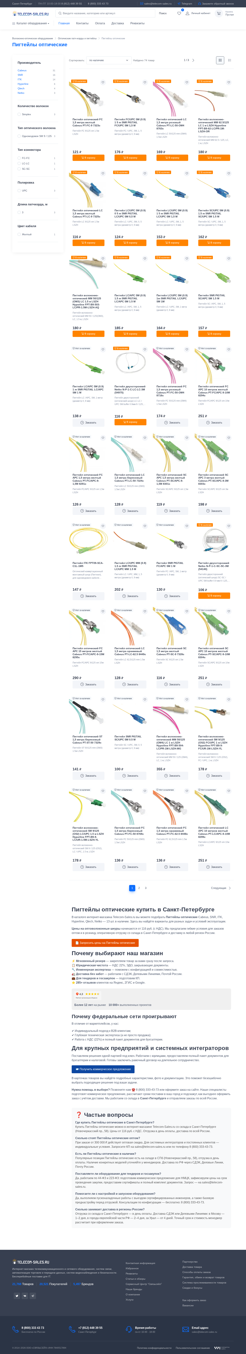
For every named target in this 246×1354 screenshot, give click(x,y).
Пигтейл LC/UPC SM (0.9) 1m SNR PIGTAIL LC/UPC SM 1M (172, 298)
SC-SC (26, 168)
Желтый (27, 234)
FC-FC (26, 157)
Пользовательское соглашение (193, 1348)
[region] (38, 82)
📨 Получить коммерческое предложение (103, 1069)
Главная (64, 23)
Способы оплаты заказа (196, 1272)
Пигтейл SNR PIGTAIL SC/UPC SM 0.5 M (128, 738)
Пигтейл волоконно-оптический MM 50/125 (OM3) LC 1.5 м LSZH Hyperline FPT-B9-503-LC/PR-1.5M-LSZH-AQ (87, 301)
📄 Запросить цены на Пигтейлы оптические (105, 942)
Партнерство (190, 1261)
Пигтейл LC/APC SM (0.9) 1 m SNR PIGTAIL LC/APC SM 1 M (88, 389)
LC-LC (25, 163)
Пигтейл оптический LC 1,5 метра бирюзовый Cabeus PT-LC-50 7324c (130, 477)
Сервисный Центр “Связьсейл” (144, 1284)
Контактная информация (140, 1263)
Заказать (90, 422)
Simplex (26, 114)
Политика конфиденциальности (154, 1348)
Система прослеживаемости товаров (204, 1282)
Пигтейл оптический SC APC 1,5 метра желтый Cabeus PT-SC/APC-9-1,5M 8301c (171, 479)
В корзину (90, 157)
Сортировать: (77, 60)
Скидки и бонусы (192, 1287)
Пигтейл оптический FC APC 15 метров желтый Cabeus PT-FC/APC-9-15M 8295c (88, 653)
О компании (133, 1294)
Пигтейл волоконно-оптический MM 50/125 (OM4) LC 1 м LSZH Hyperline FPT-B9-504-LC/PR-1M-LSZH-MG (170, 742)
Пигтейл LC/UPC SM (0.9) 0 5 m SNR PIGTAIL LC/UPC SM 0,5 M (130, 213)
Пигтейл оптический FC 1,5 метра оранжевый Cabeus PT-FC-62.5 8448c (172, 830)
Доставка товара (192, 1266)
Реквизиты (137, 23)
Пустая (229, 13)
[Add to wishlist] (103, 82)
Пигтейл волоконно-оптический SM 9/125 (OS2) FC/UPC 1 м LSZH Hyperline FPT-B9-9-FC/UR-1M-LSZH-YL (212, 742)
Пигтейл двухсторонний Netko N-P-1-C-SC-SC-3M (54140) (213, 566)
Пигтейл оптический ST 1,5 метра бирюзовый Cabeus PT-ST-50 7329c (87, 739)
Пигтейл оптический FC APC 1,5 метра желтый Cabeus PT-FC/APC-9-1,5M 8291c (88, 479)
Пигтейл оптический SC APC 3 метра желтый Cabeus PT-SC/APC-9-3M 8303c (213, 479)
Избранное (132, 1268)
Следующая (219, 887)
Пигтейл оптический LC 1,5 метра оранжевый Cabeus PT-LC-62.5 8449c (130, 651)
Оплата (100, 23)
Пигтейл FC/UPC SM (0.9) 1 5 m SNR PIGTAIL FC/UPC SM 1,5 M (130, 122)
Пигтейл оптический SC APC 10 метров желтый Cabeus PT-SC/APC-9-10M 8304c (214, 653)
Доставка (117, 23)
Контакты (82, 23)
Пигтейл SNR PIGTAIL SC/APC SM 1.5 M (211, 297)
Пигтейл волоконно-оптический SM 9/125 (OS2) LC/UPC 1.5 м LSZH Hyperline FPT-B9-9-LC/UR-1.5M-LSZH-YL (88, 833)
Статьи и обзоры (135, 1278)
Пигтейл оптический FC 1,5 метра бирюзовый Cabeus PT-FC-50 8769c (130, 830)
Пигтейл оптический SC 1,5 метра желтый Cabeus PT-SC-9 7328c (171, 651)
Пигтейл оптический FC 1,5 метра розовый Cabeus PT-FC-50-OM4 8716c (171, 391)
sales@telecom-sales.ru (158, 3)
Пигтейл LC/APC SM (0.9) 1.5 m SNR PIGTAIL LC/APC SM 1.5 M (130, 298)
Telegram (187, 3)
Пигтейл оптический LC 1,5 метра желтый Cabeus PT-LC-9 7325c (88, 213)
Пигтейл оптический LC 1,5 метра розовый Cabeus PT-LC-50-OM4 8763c (171, 124)
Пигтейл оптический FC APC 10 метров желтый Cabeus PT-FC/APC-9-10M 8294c (214, 391)
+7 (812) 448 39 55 (90, 1327)
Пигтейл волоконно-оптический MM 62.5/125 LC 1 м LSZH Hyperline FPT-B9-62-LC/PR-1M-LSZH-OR (213, 125)
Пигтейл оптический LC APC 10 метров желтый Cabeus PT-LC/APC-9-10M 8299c (214, 832)
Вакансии (188, 1305)
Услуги (129, 1299)
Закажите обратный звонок (218, 3)
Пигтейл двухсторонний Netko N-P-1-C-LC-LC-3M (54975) (130, 389)
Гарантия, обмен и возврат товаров (203, 1277)
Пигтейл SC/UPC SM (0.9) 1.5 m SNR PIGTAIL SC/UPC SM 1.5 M (213, 213)
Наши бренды (134, 1289)
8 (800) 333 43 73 (98, 3)
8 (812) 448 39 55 (71, 3)
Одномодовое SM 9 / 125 (37, 136)
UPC (24, 190)
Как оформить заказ (194, 1300)
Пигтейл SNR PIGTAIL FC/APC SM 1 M (170, 564)
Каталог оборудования (32, 23)
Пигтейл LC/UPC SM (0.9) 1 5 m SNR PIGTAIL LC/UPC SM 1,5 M (172, 213)
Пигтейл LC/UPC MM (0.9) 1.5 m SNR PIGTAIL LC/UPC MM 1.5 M (130, 566)
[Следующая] (193, 60)
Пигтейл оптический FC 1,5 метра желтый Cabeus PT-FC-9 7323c (88, 122)
